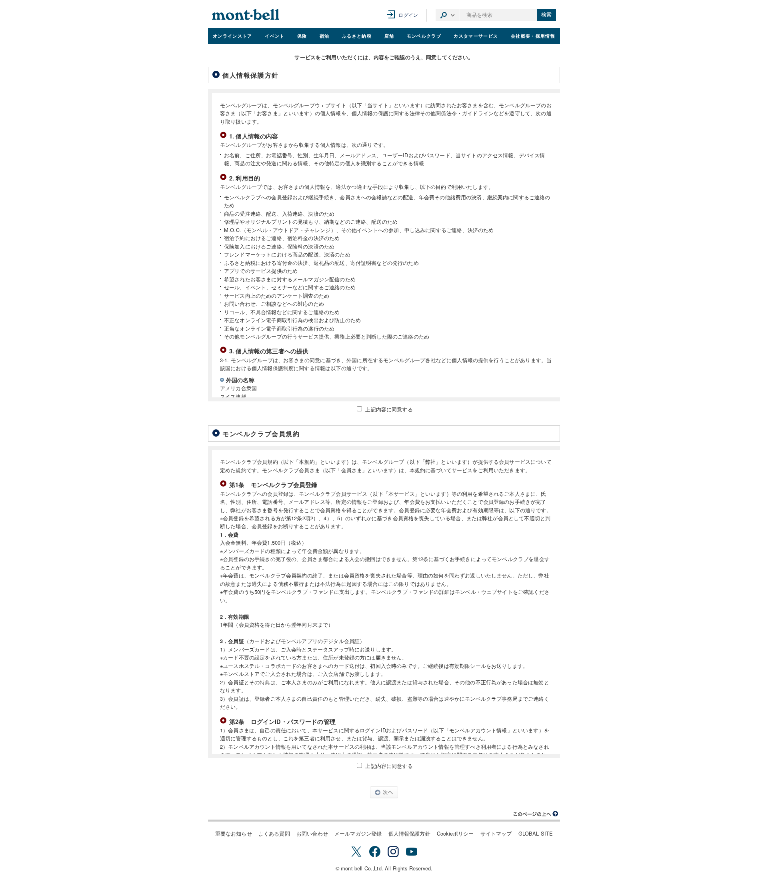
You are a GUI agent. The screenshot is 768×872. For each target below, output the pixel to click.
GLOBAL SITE (535, 833)
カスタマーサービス (476, 35)
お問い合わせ (312, 833)
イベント (274, 35)
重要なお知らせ (233, 833)
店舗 (389, 35)
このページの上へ (536, 814)
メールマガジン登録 (358, 833)
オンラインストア (232, 35)
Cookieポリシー (455, 833)
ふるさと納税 (357, 35)
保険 (302, 35)
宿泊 (325, 35)
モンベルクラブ (424, 35)
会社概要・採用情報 (533, 35)
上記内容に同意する (388, 409)
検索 (546, 15)
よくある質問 (274, 833)
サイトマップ (496, 833)
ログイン (408, 14)
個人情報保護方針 (409, 833)
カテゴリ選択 (448, 15)
